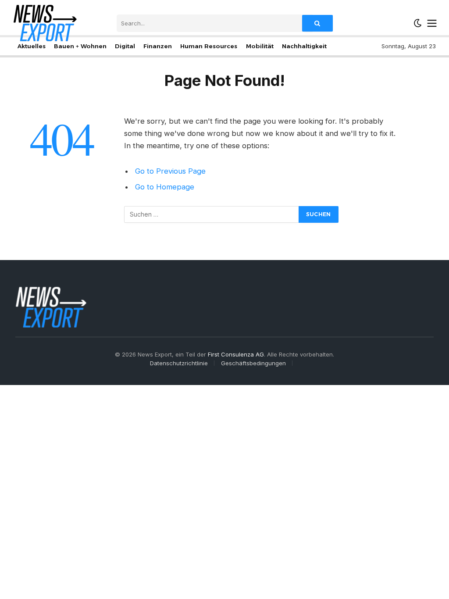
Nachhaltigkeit (304, 46)
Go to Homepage (164, 186)
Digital (125, 46)
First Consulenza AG (236, 354)
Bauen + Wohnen (80, 46)
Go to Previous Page (170, 171)
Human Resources (208, 46)
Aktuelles (32, 46)
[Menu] (432, 23)
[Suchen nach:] (211, 214)
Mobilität (260, 46)
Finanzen (157, 46)
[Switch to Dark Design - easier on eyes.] (418, 23)
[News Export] (45, 23)
